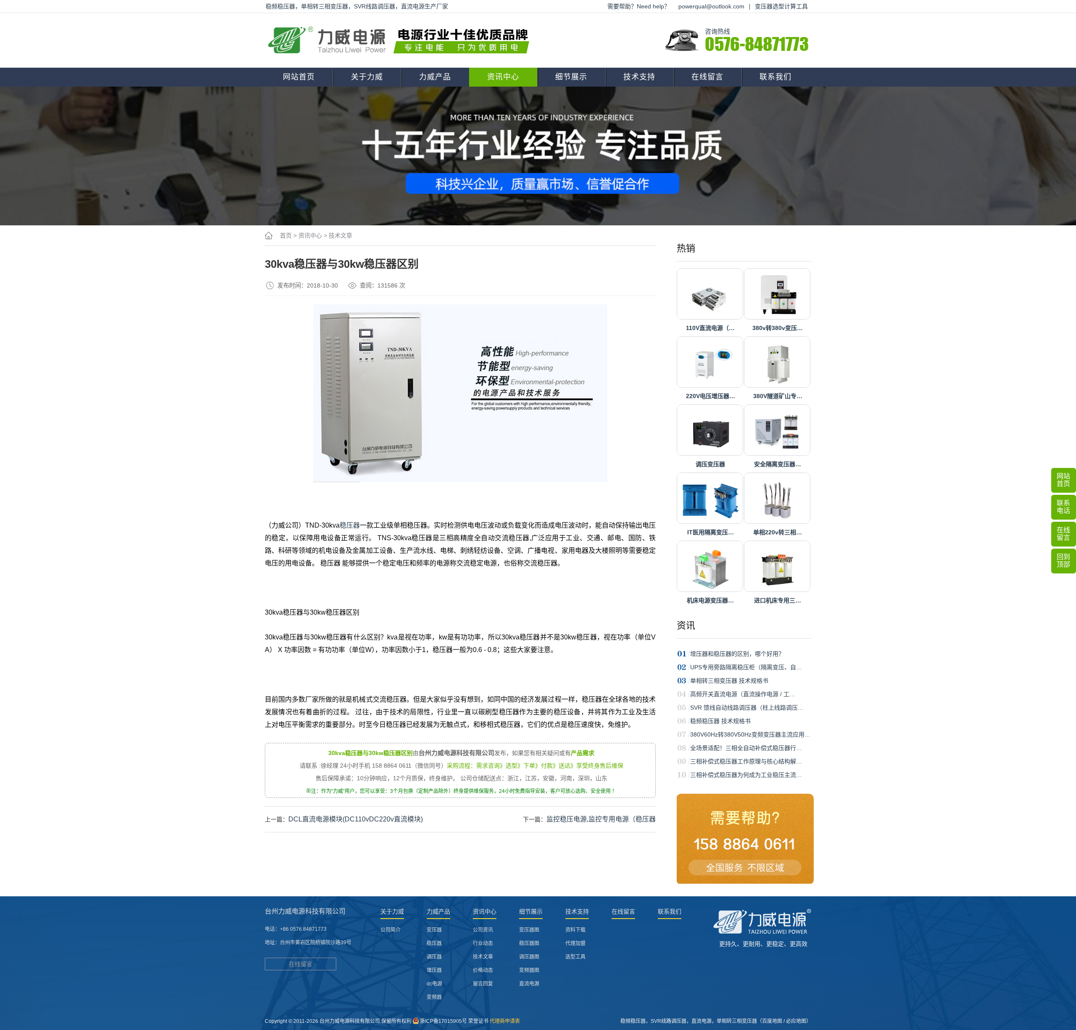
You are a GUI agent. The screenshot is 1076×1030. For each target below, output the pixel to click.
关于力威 (367, 77)
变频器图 (529, 970)
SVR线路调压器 (668, 1021)
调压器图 (529, 957)
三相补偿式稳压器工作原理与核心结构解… (746, 761)
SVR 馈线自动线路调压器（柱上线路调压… (747, 707)
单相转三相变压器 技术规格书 (729, 680)
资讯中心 (503, 77)
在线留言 (707, 77)
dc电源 (434, 984)
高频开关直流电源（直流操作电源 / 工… (742, 694)
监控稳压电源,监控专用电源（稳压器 (601, 819)
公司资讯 (483, 930)
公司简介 (390, 930)
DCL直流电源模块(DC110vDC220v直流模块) (355, 819)
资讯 (686, 625)
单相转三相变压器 (737, 1021)
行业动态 (483, 943)
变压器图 (529, 930)
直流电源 (529, 984)
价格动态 (483, 970)
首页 (286, 235)
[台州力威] (401, 40)
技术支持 (639, 77)
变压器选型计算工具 (781, 6)
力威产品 (435, 77)
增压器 (434, 970)
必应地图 (796, 1021)
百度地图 (772, 1021)
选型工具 (575, 957)
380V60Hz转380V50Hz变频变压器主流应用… (750, 734)
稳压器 (350, 525)
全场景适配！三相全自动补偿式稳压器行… (746, 748)
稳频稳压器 (633, 1021)
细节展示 (571, 77)
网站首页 (299, 77)
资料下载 (575, 930)
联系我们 (775, 77)
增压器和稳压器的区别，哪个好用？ (737, 653)
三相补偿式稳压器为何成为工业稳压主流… (746, 774)
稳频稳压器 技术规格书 (720, 721)
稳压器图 (529, 943)
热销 (686, 248)
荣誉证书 (478, 1021)
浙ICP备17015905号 (443, 1021)
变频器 (434, 997)
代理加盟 (575, 943)
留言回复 (483, 984)
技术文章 (340, 235)
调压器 (434, 957)
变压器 (434, 930)
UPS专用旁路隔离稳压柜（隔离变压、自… (746, 667)
